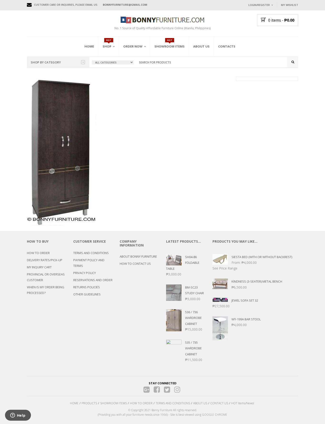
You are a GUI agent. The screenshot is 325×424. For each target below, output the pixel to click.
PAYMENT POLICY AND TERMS (88, 263)
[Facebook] (157, 389)
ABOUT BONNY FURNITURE (138, 256)
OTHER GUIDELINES (87, 294)
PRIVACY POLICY (84, 273)
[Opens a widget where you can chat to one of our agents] (18, 416)
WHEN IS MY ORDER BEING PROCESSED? (45, 290)
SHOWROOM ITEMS (113, 403)
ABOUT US (200, 403)
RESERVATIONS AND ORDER (93, 280)
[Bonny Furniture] (162, 19)
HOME (74, 403)
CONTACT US (219, 403)
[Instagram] (177, 389)
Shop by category (46, 62)
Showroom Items (169, 46)
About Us (201, 46)
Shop (107, 46)
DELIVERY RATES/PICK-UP (44, 260)
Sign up (278, 69)
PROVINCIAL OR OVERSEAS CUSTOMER (46, 277)
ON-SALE (114, 72)
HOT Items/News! (242, 403)
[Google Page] (147, 389)
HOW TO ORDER (38, 253)
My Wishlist (289, 5)
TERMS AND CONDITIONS (91, 253)
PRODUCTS (89, 403)
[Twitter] (167, 389)
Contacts (226, 46)
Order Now (133, 46)
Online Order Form (138, 73)
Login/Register (259, 5)
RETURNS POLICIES (86, 287)
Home (89, 46)
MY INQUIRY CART (39, 267)
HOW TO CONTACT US (135, 263)
